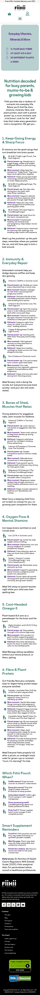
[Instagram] (9, 905)
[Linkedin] (18, 905)
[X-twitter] (13, 905)
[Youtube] (23, 905)
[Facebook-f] (4, 905)
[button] (20, 18)
